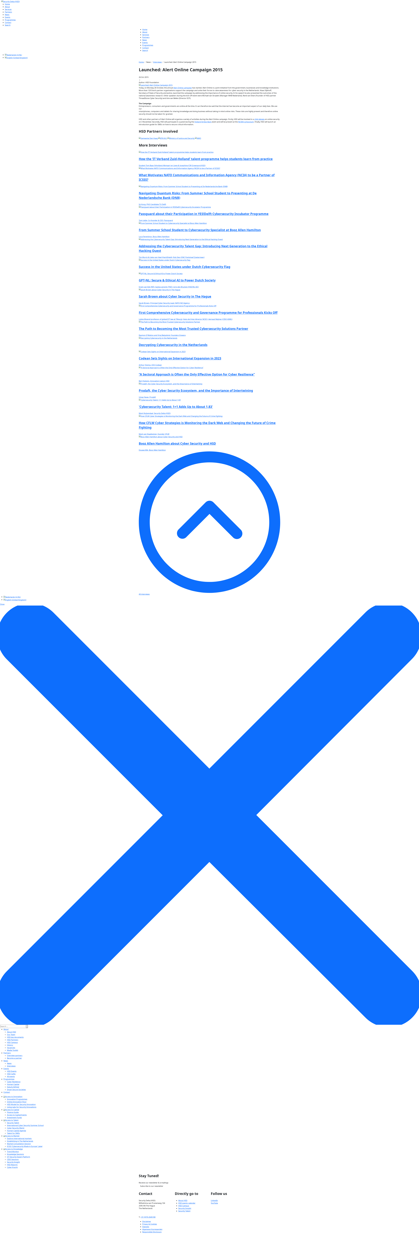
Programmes (8, 1079)
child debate (259, 119)
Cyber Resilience (13, 1082)
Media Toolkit (12, 1050)
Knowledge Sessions (15, 1154)
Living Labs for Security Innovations (21, 1107)
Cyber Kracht (12, 1167)
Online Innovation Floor (17, 1102)
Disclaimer (146, 1221)
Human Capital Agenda (16, 1130)
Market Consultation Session (19, 1144)
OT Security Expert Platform (18, 1157)
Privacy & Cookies (149, 1224)
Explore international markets (19, 1138)
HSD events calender (186, 1203)
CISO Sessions (13, 1159)
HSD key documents (15, 1037)
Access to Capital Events (17, 1115)
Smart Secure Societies (16, 1089)
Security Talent (13, 1123)
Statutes (145, 1227)
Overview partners (14, 1055)
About (6, 1029)
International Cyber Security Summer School (25, 1125)
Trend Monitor (13, 1151)
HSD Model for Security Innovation (21, 1104)
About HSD (11, 1032)
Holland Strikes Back (203, 122)
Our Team (11, 1034)
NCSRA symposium (246, 122)
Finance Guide (13, 1112)
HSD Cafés (11, 1074)
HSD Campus (12, 1042)
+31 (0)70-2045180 (148, 1217)
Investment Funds (14, 1117)
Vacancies (11, 1047)
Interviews (11, 1066)
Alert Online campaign (182, 88)
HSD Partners (12, 1040)
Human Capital (13, 1084)
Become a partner (14, 1058)
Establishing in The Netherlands (20, 1141)
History (10, 1045)
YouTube (214, 1203)
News (5, 1061)
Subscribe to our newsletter (151, 1186)
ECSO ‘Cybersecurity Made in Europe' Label (24, 1146)
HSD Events (11, 1071)
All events (11, 1076)
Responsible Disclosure (151, 1232)
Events (6, 1068)
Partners (7, 1053)
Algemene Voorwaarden (152, 1229)
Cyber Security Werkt (15, 1128)
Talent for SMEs (13, 1133)
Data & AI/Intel (13, 1087)
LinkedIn (214, 1200)
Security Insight (13, 1162)
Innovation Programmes (17, 1099)
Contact (6, 1092)
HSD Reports (12, 1164)
